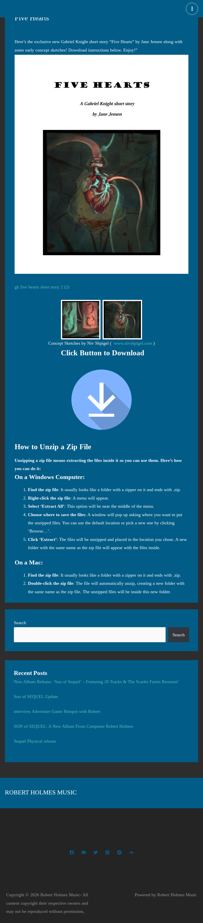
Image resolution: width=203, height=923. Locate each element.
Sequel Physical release (35, 741)
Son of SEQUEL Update (36, 696)
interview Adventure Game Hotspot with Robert (57, 711)
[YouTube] (83, 852)
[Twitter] (95, 852)
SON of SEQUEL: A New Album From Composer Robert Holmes (73, 726)
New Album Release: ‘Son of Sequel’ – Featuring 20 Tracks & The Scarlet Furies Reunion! (96, 681)
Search (20, 622)
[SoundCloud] (131, 852)
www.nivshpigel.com (133, 343)
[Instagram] (107, 852)
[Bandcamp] (119, 852)
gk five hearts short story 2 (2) (42, 286)
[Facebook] (72, 852)
